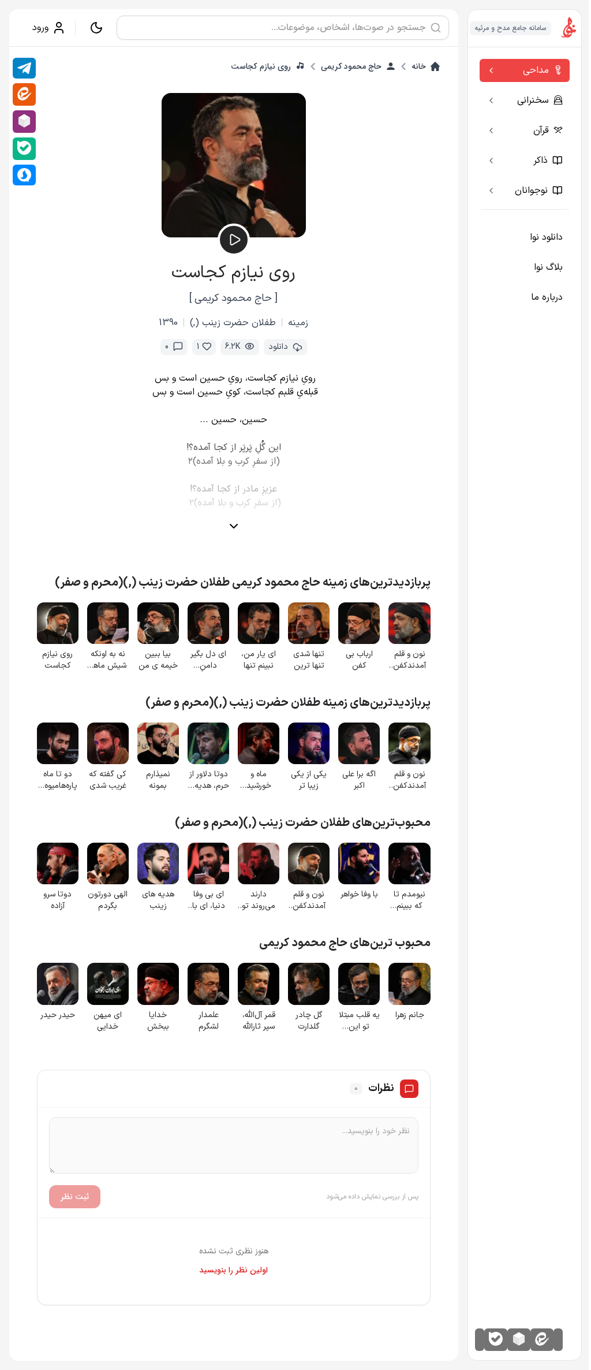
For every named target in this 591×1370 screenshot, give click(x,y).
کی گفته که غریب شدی (107, 780)
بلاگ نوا (548, 267)
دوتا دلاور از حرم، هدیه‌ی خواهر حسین (208, 780)
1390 (168, 323)
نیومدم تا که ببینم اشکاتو (409, 900)
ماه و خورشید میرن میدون (258, 780)
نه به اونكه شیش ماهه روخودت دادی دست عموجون (108, 660)
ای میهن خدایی (107, 1021)
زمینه (298, 323)
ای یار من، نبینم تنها (258, 660)
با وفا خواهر (359, 894)
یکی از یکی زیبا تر (309, 780)
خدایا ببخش (158, 1021)
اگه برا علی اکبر (359, 780)
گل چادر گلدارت (309, 1021)
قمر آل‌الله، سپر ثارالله (258, 1021)
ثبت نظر (75, 1196)
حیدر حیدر (57, 1015)
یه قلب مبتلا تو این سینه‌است (359, 1021)
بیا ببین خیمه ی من (158, 660)
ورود (40, 28)
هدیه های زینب (158, 900)
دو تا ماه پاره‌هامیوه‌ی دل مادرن (57, 780)
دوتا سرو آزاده (57, 900)
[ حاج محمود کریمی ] (233, 298)
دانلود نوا (546, 237)
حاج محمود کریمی (351, 66)
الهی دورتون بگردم (108, 900)
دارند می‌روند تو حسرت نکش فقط (258, 900)
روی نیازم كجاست (261, 66)
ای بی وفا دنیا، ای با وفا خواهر (208, 900)
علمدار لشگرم (209, 1021)
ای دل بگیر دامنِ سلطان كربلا (208, 660)
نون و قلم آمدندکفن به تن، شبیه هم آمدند (409, 660)
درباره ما (547, 297)
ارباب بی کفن (359, 660)
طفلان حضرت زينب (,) (233, 323)
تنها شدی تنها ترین (308, 660)
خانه (419, 66)
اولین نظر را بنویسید (233, 1270)
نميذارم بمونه (158, 780)
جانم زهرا (409, 1015)
